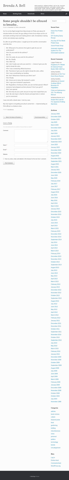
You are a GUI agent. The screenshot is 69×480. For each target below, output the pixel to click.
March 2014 (54, 250)
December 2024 (56, 128)
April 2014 (54, 248)
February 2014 (55, 253)
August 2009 (55, 368)
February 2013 (55, 284)
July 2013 (54, 270)
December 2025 (56, 116)
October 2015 (55, 217)
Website (5, 154)
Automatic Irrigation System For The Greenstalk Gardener (57, 51)
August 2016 (55, 192)
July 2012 (54, 304)
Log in (53, 457)
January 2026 (55, 114)
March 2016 (54, 206)
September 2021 (56, 161)
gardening (54, 425)
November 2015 (56, 214)
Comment (5, 130)
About (42, 14)
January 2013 (55, 287)
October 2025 (55, 119)
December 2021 (56, 158)
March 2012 (54, 315)
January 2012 (55, 320)
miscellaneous (10, 109)
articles (53, 411)
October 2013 (55, 262)
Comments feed (56, 463)
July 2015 (54, 220)
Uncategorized (55, 447)
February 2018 (55, 181)
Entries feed (55, 460)
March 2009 (54, 379)
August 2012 (55, 301)
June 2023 (54, 144)
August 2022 (55, 155)
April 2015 (54, 225)
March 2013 (54, 281)
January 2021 (55, 169)
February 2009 (55, 382)
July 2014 (54, 242)
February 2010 (55, 351)
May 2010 (54, 346)
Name (5, 145)
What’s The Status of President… (13, 117)
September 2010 (56, 340)
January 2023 (55, 147)
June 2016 (54, 197)
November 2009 (56, 359)
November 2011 (56, 326)
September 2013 (56, 264)
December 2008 (56, 387)
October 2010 (55, 337)
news (52, 433)
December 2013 (56, 256)
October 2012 (55, 295)
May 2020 (54, 178)
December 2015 (56, 211)
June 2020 (54, 175)
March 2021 (54, 167)
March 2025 (54, 125)
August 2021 (55, 164)
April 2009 (54, 376)
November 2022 (56, 153)
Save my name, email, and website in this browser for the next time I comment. (25, 159)
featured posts (55, 420)
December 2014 (56, 234)
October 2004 (55, 396)
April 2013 (54, 278)
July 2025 (54, 122)
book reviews (55, 414)
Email (5, 149)
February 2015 (55, 231)
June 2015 (54, 223)
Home (5, 14)
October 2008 (55, 393)
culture (53, 417)
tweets (53, 445)
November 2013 (56, 259)
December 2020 (56, 172)
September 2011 (56, 332)
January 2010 (55, 354)
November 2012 (56, 292)
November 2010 (56, 334)
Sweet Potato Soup (57, 45)
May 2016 (54, 200)
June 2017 (54, 186)
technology (54, 442)
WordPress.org (55, 466)
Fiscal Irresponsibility (41, 117)
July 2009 (54, 371)
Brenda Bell (22, 27)
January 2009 (55, 385)
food (52, 422)
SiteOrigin (33, 476)
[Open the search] (66, 13)
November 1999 (56, 401)
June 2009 (54, 373)
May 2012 (54, 309)
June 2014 (54, 245)
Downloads (31, 14)
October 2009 (55, 362)
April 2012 (54, 312)
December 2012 (56, 290)
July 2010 (54, 343)
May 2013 (54, 276)
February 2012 (55, 318)
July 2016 (54, 195)
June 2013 (54, 273)
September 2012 (56, 298)
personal (54, 436)
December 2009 (56, 357)
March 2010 (54, 348)
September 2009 (56, 365)
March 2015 (54, 228)
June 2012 (54, 306)
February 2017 (55, 189)
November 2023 (56, 139)
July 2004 (54, 399)
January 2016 (55, 209)
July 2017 (54, 183)
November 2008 (56, 390)
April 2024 (54, 133)
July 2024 (54, 130)
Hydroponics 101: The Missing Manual (58, 92)
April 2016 (54, 203)
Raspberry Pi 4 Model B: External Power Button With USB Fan (58, 67)
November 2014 (56, 237)
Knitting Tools (17, 14)
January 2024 (55, 136)
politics (53, 439)
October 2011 (55, 329)
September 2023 (56, 142)
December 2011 (56, 323)
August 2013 (55, 267)
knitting (53, 428)
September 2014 (56, 239)
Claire (53, 90)
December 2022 (56, 150)
